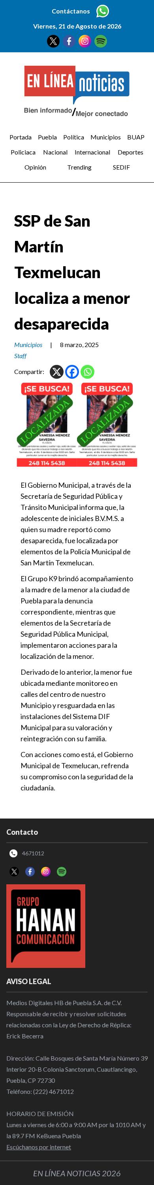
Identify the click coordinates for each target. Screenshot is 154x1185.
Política (73, 137)
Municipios (105, 137)
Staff (20, 355)
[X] (57, 372)
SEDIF (121, 167)
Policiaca (23, 152)
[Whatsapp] (87, 372)
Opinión (35, 167)
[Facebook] (72, 372)
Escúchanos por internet (38, 1147)
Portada (20, 137)
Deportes (130, 152)
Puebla (47, 137)
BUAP (136, 137)
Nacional (55, 152)
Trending (79, 167)
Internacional (92, 152)
